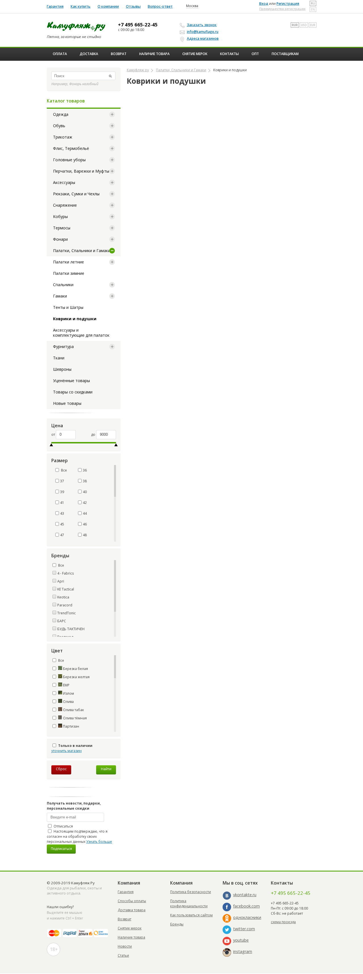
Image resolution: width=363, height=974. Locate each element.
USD (304, 25)
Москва (192, 6)
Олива (68, 701)
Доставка (89, 53)
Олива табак (73, 709)
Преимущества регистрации (282, 9)
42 (85, 502)
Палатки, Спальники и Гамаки (81, 250)
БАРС (61, 621)
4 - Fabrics (65, 573)
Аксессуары (64, 182)
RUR (295, 25)
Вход (263, 3)
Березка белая (75, 668)
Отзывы (133, 6)
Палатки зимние (68, 273)
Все (63, 470)
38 (85, 481)
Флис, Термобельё (71, 148)
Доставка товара (131, 910)
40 (85, 491)
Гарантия (55, 6)
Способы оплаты (132, 900)
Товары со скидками (72, 392)
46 (85, 524)
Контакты (229, 53)
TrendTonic (66, 613)
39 (62, 491)
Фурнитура (63, 346)
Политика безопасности (190, 891)
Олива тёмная (74, 718)
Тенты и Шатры (68, 307)
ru (313, 3)
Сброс (61, 768)
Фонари (60, 239)
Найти (106, 768)
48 (85, 535)
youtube (241, 940)
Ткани (58, 358)
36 (85, 470)
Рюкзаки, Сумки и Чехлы (76, 193)
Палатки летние (68, 262)
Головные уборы (69, 159)
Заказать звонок (202, 24)
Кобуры (60, 216)
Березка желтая (76, 677)
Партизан (70, 726)
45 (62, 524)
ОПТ (255, 53)
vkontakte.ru (244, 894)
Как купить (80, 6)
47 (62, 535)
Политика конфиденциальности (189, 903)
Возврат (118, 53)
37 (62, 481)
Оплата (60, 53)
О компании (108, 6)
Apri (60, 581)
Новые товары (67, 403)
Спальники (63, 284)
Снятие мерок (194, 53)
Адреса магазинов (203, 38)
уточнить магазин (66, 750)
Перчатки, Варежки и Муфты (81, 171)
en (313, 9)
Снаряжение (65, 205)
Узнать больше (99, 841)
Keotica (63, 597)
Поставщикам (285, 53)
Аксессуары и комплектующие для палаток (81, 332)
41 (62, 502)
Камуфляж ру (138, 70)
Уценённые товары (71, 380)
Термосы (61, 228)
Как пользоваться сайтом (191, 915)
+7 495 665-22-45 (138, 24)
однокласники (247, 917)
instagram (242, 951)
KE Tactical (65, 589)
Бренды (176, 924)
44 (85, 513)
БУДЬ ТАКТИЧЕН (71, 629)
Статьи (123, 955)
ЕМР (65, 685)
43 (62, 513)
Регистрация (288, 3)
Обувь (59, 125)
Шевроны (62, 369)
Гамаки (60, 296)
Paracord (64, 605)
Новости (125, 946)
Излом (68, 693)
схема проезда (283, 921)
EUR (312, 25)
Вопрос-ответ (160, 6)
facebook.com (246, 906)
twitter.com (244, 928)
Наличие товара (154, 53)
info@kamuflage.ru (202, 31)
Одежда (60, 114)
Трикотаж (62, 137)
